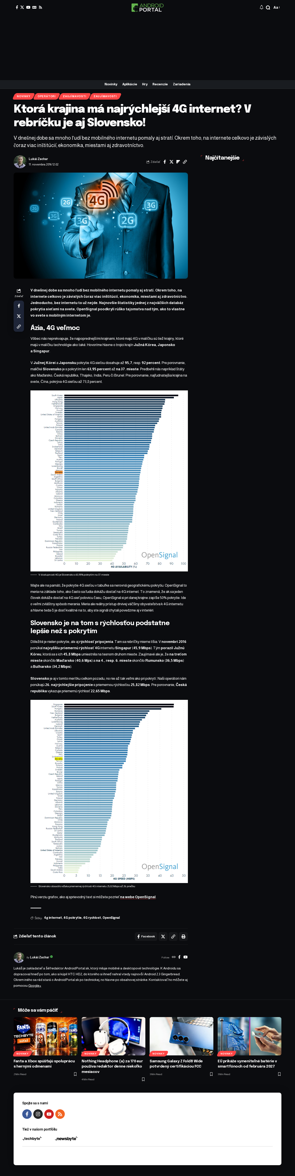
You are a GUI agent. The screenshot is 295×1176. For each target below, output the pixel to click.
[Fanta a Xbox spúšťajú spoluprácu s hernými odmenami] (45, 1036)
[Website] (173, 957)
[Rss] (40, 7)
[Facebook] (17, 7)
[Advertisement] (147, 47)
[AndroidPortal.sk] (147, 7)
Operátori (47, 96)
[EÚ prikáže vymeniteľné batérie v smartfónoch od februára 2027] (249, 1036)
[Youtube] (49, 1114)
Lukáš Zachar (38, 159)
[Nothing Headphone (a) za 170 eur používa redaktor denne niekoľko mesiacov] (113, 1036)
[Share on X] (171, 161)
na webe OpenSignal (138, 897)
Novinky (23, 96)
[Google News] (34, 7)
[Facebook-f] (27, 1114)
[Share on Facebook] (165, 161)
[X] (22, 7)
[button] (268, 7)
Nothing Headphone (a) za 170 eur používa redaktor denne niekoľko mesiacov (112, 1067)
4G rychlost (92, 917)
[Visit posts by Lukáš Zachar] (20, 161)
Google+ (34, 985)
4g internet (53, 917)
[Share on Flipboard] (178, 161)
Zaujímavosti (74, 96)
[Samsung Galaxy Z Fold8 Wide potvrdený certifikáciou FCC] (181, 1036)
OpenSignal (111, 917)
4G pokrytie (72, 917)
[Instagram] (38, 1114)
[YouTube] (28, 7)
